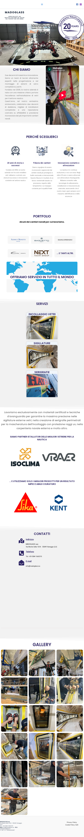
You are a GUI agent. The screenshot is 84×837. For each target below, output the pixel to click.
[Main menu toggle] (42, 4)
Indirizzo (30, 539)
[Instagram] (81, 4)
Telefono (30, 552)
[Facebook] (77, 4)
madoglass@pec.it (5, 828)
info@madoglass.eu (8, 827)
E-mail (29, 561)
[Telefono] (21, 553)
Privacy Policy (72, 822)
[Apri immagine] (14, 663)
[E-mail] (21, 562)
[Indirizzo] (21, 541)
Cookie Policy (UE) (71, 825)
